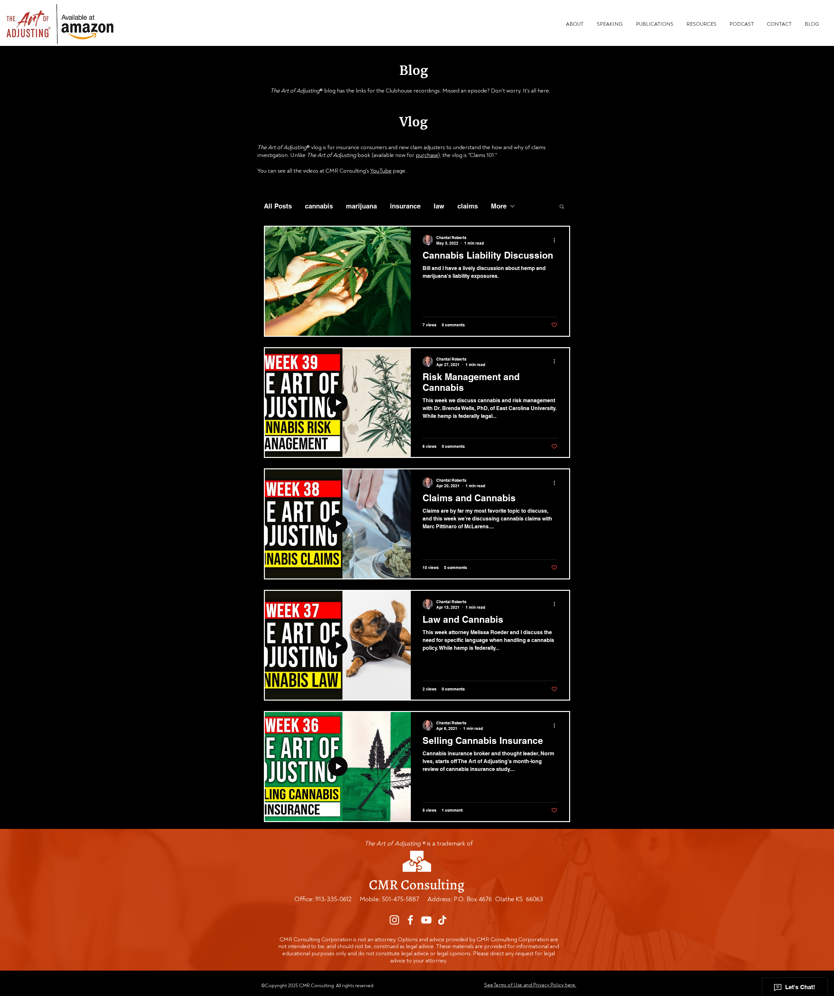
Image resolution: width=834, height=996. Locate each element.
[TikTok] (442, 920)
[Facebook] (410, 920)
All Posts (278, 206)
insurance (405, 206)
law (439, 206)
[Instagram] (394, 920)
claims (467, 206)
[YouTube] (426, 920)
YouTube (381, 171)
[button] (701, 24)
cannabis (319, 206)
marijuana (361, 206)
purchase (427, 155)
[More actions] (556, 240)
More (499, 206)
